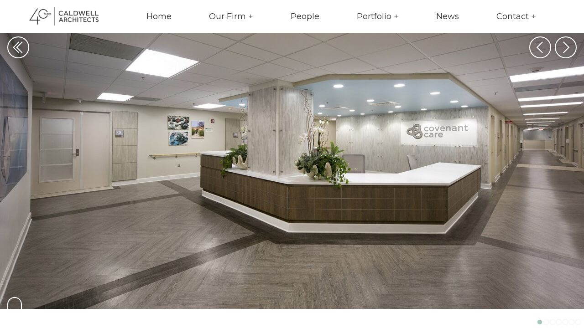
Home (159, 16)
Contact (512, 16)
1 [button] (539, 322)
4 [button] (559, 322)
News (447, 16)
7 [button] (578, 322)
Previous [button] (540, 47)
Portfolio (374, 16)
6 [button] (571, 322)
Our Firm (227, 16)
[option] (292, 164)
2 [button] (546, 322)
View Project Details (14, 309)
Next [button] (566, 47)
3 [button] (552, 322)
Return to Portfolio (18, 47)
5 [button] (565, 322)
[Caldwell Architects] (57, 16)
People (305, 16)
